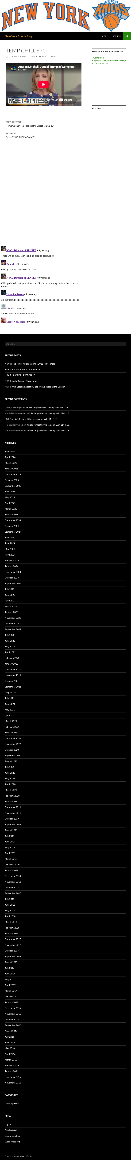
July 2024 (9, 537)
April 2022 (10, 652)
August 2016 (11, 1031)
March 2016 (11, 1059)
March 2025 (11, 508)
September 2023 (13, 583)
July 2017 (9, 967)
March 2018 (11, 922)
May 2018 (10, 910)
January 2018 (11, 933)
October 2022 (12, 623)
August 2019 (11, 830)
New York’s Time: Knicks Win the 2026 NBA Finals (30, 363)
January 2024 (11, 566)
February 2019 (12, 864)
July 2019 (9, 835)
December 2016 (13, 1008)
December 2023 (13, 572)
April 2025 (10, 503)
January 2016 (11, 1071)
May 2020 (10, 778)
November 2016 (13, 1013)
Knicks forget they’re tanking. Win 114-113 (47, 407)
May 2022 (10, 646)
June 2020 (10, 772)
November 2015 (13, 1082)
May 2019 (10, 847)
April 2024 (10, 554)
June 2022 (10, 640)
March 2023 (11, 606)
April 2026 (10, 457)
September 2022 (13, 629)
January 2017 (11, 1002)
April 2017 (10, 985)
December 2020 (13, 738)
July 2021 (9, 698)
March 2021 (11, 721)
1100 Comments (50, 56)
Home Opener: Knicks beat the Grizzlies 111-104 (30, 124)
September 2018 (13, 893)
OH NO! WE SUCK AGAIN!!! (20, 135)
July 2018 (9, 899)
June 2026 (10, 451)
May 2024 (10, 549)
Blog (104, 36)
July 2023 (9, 589)
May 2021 (10, 709)
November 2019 (13, 813)
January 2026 (11, 468)
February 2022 (12, 658)
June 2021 (10, 704)
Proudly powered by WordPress (18, 1156)
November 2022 (13, 617)
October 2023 (12, 577)
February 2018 (12, 927)
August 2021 (11, 692)
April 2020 (10, 784)
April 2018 (10, 916)
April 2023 (10, 600)
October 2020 (12, 749)
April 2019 (10, 853)
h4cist (34, 56)
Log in (8, 1124)
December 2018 (13, 876)
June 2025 (10, 491)
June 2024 (10, 543)
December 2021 (13, 669)
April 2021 (10, 715)
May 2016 (10, 1048)
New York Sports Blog (18, 36)
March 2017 (11, 990)
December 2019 (13, 807)
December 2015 (13, 1077)
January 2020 (11, 801)
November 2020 (13, 744)
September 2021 (13, 686)
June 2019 (10, 841)
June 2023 (10, 594)
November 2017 (13, 945)
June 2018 (10, 904)
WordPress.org (12, 1141)
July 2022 (9, 635)
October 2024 (12, 526)
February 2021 (12, 726)
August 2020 (11, 761)
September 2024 (13, 531)
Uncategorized (12, 1103)
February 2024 (12, 560)
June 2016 (10, 1042)
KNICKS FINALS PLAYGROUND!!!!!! (23, 369)
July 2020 (9, 767)
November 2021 (13, 675)
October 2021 (12, 681)
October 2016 (12, 1019)
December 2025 (13, 474)
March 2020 (11, 790)
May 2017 (10, 979)
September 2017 (13, 956)
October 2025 (12, 480)
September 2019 (13, 824)
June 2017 (10, 973)
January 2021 (11, 732)
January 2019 (11, 870)
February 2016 (12, 1065)
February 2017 (12, 996)
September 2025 (13, 485)
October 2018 (12, 887)
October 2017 (12, 950)
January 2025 (11, 514)
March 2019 (11, 858)
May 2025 (10, 497)
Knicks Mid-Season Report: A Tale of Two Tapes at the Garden (35, 386)
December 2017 (13, 939)
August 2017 (11, 962)
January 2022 (11, 663)
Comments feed (12, 1135)
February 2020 (12, 795)
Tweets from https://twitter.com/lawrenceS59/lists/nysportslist (109, 60)
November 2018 (13, 881)
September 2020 (13, 755)
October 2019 (12, 818)
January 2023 (11, 612)
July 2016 (9, 1036)
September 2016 (13, 1025)
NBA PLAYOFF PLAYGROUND (20, 375)
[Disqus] (43, 193)
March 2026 (11, 462)
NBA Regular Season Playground (21, 381)
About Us (117, 36)
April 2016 (10, 1054)
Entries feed (11, 1130)
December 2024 (13, 520)
